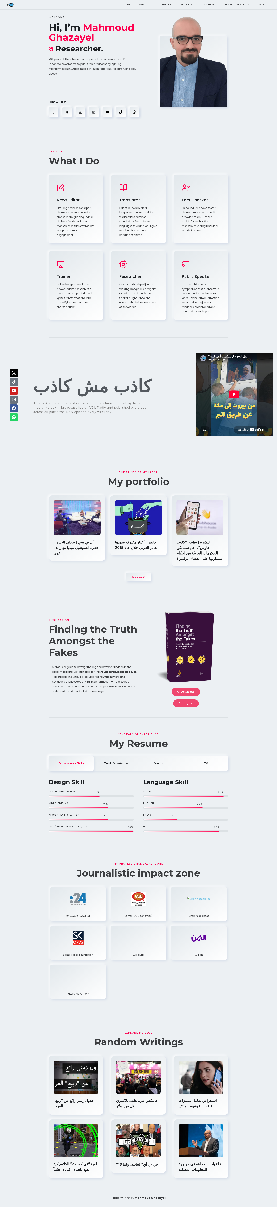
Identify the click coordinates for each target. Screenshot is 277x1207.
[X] (67, 112)
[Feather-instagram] (14, 400)
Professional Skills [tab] (71, 763)
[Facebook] (14, 408)
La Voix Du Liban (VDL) (138, 916)
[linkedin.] (80, 112)
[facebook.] (53, 112)
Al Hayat (138, 955)
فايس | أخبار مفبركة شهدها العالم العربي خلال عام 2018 (137, 545)
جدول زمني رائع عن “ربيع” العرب (74, 1103)
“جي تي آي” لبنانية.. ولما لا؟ (137, 1164)
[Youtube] (14, 391)
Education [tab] (161, 763)
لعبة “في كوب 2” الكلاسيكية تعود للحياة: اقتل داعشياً (75, 1167)
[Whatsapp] (14, 417)
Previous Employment (237, 4)
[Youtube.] (107, 112)
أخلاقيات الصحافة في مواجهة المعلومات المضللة (200, 1167)
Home (127, 4)
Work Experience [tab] (116, 763)
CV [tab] (206, 763)
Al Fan (199, 955)
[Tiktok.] (121, 112)
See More (137, 577)
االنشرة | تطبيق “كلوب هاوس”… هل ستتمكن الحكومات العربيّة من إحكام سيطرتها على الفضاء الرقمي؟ (199, 550)
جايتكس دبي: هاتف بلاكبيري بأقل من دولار (137, 1103)
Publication (187, 4)
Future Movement (78, 994)
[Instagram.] (94, 112)
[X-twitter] (14, 373)
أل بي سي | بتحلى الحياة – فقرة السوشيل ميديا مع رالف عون (76, 547)
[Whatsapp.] (134, 112)
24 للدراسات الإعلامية (78, 916)
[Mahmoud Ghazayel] (10, 4)
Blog (262, 4)
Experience (209, 4)
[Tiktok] (14, 382)
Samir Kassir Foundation (78, 955)
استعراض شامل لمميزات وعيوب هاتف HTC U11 (198, 1103)
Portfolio (165, 4)
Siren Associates (199, 916)
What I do (145, 4)
